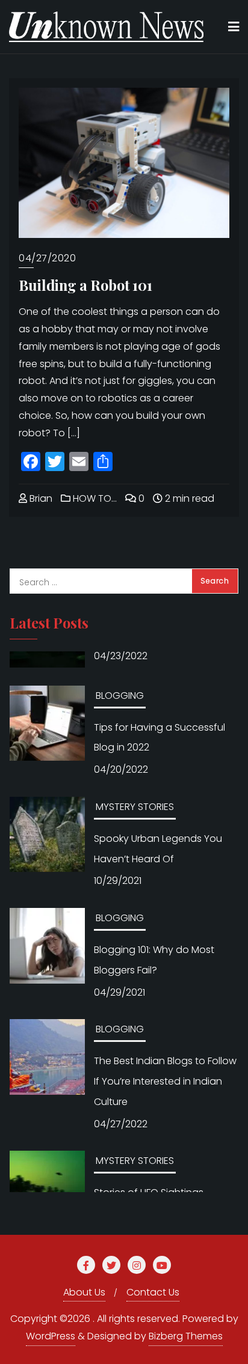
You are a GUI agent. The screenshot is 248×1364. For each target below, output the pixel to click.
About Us (84, 1292)
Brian (39, 498)
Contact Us (152, 1292)
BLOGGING (120, 670)
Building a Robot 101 (85, 285)
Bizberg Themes (186, 1336)
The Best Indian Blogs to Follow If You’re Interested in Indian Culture (165, 1056)
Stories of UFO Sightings (148, 1167)
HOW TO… (93, 498)
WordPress (50, 1336)
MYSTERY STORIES (135, 781)
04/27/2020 (47, 258)
